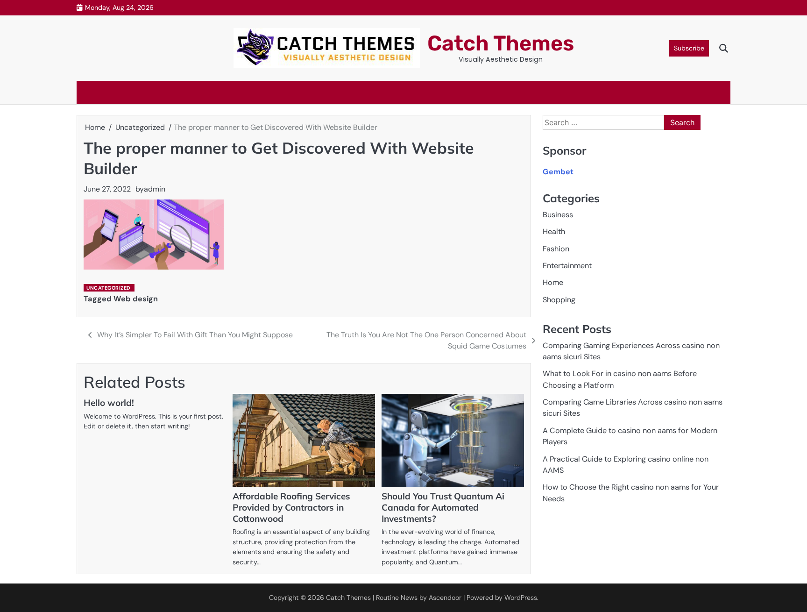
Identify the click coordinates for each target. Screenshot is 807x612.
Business (558, 215)
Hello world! (109, 402)
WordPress (520, 597)
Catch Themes (500, 43)
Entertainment (567, 265)
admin (154, 189)
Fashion (556, 249)
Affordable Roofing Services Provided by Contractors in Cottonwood (291, 507)
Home (553, 282)
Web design (135, 299)
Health (554, 231)
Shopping (559, 300)
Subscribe (689, 48)
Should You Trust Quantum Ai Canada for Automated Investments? (443, 507)
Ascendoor (445, 597)
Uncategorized (108, 288)
